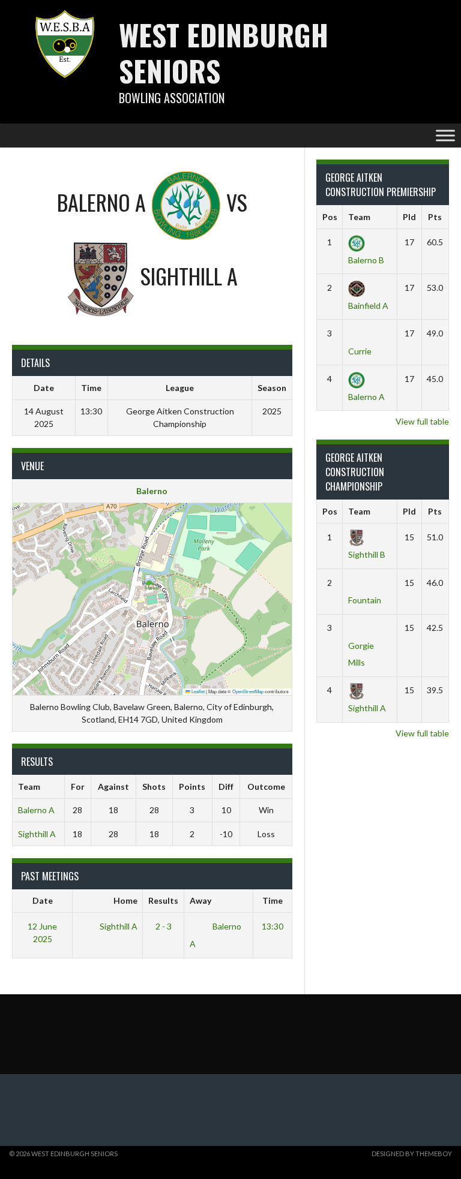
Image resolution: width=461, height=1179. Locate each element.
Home (125, 900)
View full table (422, 421)
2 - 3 (163, 926)
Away (200, 900)
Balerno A (36, 810)
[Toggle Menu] (445, 135)
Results (163, 900)
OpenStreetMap (248, 691)
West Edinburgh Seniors (223, 52)
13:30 (272, 926)
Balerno (151, 491)
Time (272, 900)
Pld (409, 217)
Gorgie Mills (361, 653)
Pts (435, 217)
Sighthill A (37, 834)
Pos (329, 217)
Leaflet (197, 691)
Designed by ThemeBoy (412, 1153)
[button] (152, 587)
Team (359, 217)
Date (42, 900)
